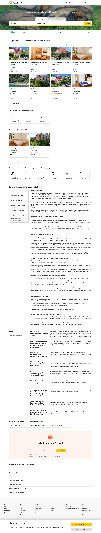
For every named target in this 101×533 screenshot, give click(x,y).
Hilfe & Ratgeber (54, 506)
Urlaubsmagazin (38, 506)
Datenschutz (84, 516)
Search (36, 504)
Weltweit (21, 512)
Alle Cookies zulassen (81, 524)
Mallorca (21, 504)
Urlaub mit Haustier (23, 36)
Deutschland (6, 504)
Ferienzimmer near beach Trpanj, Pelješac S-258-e (85, 90)
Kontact (52, 510)
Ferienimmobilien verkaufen (87, 512)
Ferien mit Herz (85, 508)
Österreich (6, 506)
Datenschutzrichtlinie (31, 528)
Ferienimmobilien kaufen (86, 510)
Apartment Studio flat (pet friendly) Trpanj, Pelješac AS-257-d (25, 62)
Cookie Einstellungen (81, 529)
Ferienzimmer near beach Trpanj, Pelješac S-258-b (43, 62)
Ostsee (21, 508)
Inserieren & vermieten (55, 504)
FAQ (36, 510)
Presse (83, 506)
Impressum (84, 518)
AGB (83, 514)
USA (5, 512)
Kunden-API (68, 506)
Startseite (11, 36)
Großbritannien (7, 510)
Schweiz (5, 508)
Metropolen (22, 514)
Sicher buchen (38, 508)
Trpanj (16, 36)
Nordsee (21, 506)
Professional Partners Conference (72, 508)
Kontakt (36, 512)
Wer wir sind (84, 504)
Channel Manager (69, 504)
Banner (52, 508)
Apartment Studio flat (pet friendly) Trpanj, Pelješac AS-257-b (67, 90)
